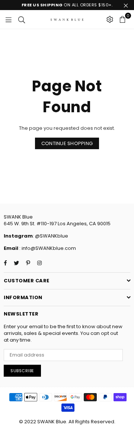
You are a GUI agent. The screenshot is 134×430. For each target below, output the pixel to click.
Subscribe (22, 371)
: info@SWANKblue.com (47, 248)
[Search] (21, 19)
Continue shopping (67, 143)
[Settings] (110, 19)
